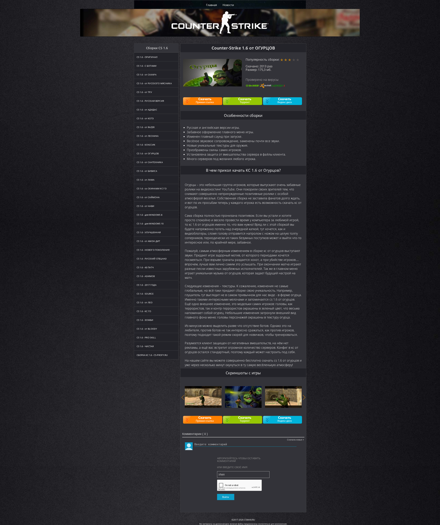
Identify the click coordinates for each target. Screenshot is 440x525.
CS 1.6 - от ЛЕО (145, 302)
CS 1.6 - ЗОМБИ (145, 320)
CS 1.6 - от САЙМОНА (148, 197)
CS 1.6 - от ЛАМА (146, 179)
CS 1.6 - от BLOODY (147, 328)
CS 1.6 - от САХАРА (146, 74)
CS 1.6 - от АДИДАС (147, 109)
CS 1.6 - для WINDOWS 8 (149, 214)
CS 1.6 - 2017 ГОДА (146, 284)
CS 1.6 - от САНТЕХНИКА (150, 162)
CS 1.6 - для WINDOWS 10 (150, 223)
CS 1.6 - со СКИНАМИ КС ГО (152, 188)
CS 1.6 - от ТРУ (144, 92)
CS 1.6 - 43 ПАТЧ (145, 267)
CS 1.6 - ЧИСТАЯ (145, 346)
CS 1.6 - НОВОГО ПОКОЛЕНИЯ (153, 249)
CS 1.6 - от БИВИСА (147, 171)
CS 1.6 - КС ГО (144, 311)
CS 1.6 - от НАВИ (145, 206)
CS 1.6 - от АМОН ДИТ (148, 241)
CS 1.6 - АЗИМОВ (146, 276)
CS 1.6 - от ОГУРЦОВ (148, 153)
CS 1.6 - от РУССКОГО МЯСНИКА (154, 83)
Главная (211, 5)
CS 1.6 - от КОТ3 (145, 118)
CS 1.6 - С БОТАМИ (147, 65)
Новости (228, 5)
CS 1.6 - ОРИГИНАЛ (147, 57)
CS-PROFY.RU (161, 355)
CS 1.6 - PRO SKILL (146, 337)
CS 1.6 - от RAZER (146, 127)
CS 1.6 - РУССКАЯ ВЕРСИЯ (150, 100)
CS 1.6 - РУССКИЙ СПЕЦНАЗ (152, 258)
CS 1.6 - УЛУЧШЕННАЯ (149, 232)
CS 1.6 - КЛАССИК (146, 144)
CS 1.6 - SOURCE (145, 293)
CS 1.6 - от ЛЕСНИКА (148, 135)
